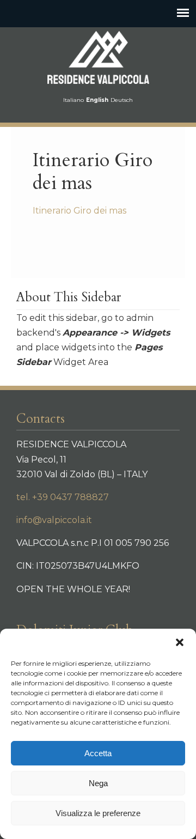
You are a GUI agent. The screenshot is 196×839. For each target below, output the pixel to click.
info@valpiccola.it (54, 520)
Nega (98, 783)
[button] (179, 642)
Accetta (98, 753)
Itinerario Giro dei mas (79, 210)
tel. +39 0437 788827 (62, 497)
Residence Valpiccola (98, 57)
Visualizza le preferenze (98, 813)
